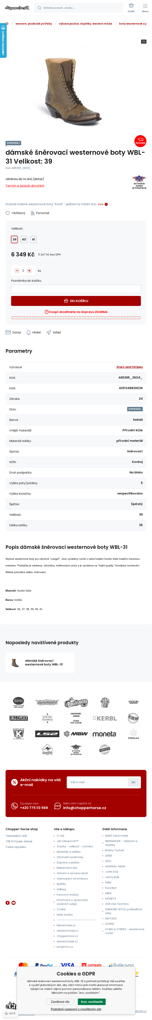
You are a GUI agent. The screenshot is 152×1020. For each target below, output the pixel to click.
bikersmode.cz (66, 925)
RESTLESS (111, 918)
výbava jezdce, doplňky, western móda (85, 24)
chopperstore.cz (67, 936)
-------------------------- (76, 920)
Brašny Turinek (114, 850)
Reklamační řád (67, 868)
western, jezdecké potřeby (34, 24)
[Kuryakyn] (18, 733)
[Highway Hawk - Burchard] (76, 718)
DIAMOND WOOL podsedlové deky (123, 911)
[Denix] (105, 702)
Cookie (61, 909)
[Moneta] (105, 733)
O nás (60, 836)
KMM (108, 882)
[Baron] (47, 702)
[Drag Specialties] (133, 702)
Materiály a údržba (68, 852)
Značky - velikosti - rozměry (75, 846)
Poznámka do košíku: (26, 281)
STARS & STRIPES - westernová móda (124, 931)
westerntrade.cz (67, 941)
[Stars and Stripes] (139, 182)
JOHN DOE (111, 872)
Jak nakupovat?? (68, 841)
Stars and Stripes (129, 367)
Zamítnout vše (60, 1001)
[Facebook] (8, 903)
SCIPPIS (109, 924)
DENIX (108, 856)
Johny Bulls (112, 877)
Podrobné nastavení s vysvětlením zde (76, 1009)
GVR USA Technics (117, 904)
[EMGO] (18, 718)
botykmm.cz (65, 947)
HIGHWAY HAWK (115, 866)
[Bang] (18, 702)
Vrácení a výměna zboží (72, 873)
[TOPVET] (105, 749)
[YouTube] (13, 903)
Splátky (61, 884)
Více (100, 204)
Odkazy (61, 889)
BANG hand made (116, 836)
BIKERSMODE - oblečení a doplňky (121, 843)
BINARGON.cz (138, 1011)
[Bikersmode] (76, 702)
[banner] (17, 8)
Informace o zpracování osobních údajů (72, 902)
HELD (108, 861)
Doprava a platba (68, 862)
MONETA (110, 898)
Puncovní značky (68, 895)
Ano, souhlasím (92, 1001)
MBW (108, 893)
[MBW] (76, 733)
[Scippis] (47, 749)
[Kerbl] (105, 718)
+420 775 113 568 (34, 807)
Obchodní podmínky (70, 857)
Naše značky (65, 914)
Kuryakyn (111, 888)
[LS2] (47, 733)
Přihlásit (133, 782)
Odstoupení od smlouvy (72, 878)
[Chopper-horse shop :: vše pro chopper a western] (7, 23)
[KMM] (133, 718)
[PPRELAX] (133, 733)
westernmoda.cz (67, 931)
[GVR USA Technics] (47, 718)
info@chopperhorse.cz (84, 807)
